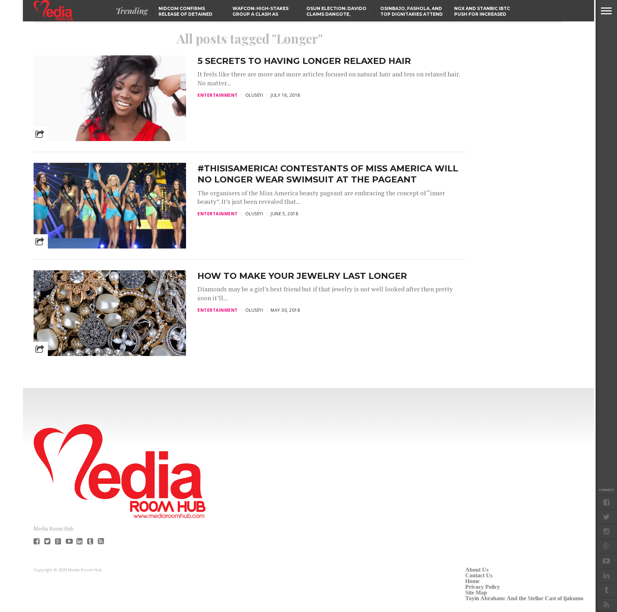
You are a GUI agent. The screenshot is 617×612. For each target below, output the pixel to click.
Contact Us (478, 575)
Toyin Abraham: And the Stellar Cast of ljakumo (524, 598)
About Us (476, 570)
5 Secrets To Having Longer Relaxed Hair (304, 61)
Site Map (476, 593)
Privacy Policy (482, 587)
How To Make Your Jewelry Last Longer (302, 276)
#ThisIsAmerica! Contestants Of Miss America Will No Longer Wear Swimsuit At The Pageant (327, 174)
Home (472, 581)
